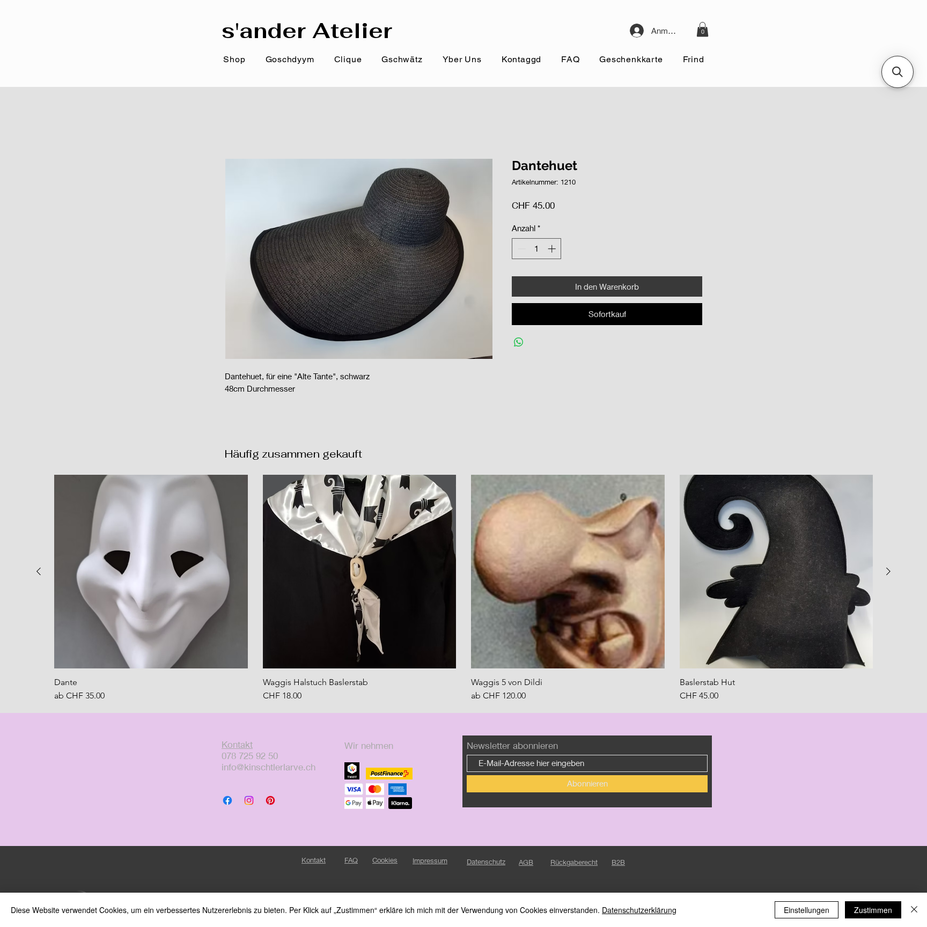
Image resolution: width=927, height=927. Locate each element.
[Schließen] (914, 909)
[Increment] (553, 249)
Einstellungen (806, 909)
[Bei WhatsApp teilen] (518, 342)
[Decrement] (520, 249)
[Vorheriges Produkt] (38, 571)
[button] (702, 29)
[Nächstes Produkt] (888, 571)
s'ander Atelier (307, 31)
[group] (463, 588)
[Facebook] (227, 800)
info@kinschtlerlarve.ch (268, 766)
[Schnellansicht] (151, 571)
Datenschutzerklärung (639, 909)
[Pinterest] (270, 800)
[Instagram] (249, 800)
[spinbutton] (537, 249)
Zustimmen (873, 909)
